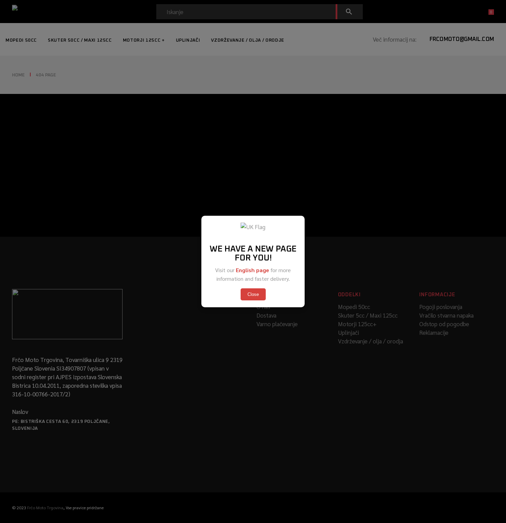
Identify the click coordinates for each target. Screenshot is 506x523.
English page (252, 270)
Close (253, 294)
